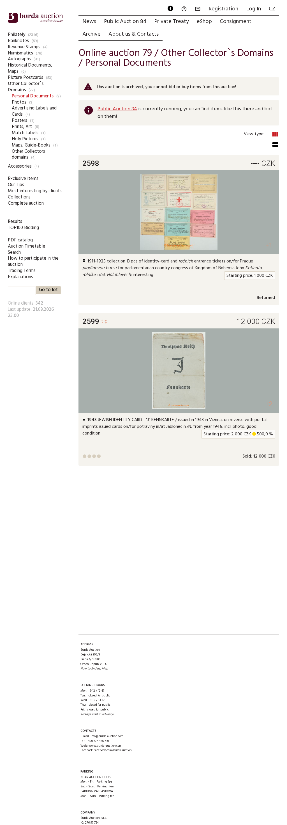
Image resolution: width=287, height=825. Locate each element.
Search (14, 252)
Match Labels (25, 133)
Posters (19, 120)
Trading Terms (22, 271)
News (89, 21)
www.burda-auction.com (105, 745)
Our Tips (16, 185)
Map (105, 668)
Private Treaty (171, 21)
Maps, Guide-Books (31, 145)
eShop (204, 21)
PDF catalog (20, 240)
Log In (253, 8)
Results (15, 221)
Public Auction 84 (125, 21)
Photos (19, 102)
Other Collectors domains (28, 154)
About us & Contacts (133, 34)
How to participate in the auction (33, 261)
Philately (16, 34)
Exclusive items (23, 178)
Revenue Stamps (24, 47)
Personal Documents (33, 96)
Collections (19, 197)
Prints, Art (22, 127)
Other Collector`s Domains (25, 87)
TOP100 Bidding (23, 228)
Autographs (19, 59)
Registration (223, 8)
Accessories (20, 166)
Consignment (235, 21)
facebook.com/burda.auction (113, 750)
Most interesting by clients (35, 191)
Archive (91, 34)
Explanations (20, 277)
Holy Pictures (25, 139)
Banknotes (18, 41)
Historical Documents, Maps (30, 68)
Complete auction (26, 203)
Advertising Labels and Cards (34, 111)
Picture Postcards (25, 77)
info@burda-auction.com (107, 736)
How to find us (90, 668)
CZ (272, 8)
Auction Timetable (26, 246)
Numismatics (20, 53)
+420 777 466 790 (97, 741)
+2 (268, 403)
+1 (268, 245)
